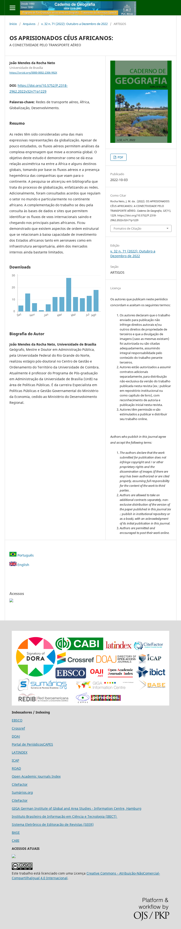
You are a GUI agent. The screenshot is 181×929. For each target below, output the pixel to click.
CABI (15, 840)
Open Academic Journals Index (36, 776)
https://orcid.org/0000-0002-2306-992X (33, 72)
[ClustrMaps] (11, 601)
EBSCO (17, 720)
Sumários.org (22, 792)
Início (13, 24)
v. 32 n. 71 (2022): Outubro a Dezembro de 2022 (74, 24)
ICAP (15, 760)
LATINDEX (19, 752)
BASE (16, 832)
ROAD (16, 768)
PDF (120, 157)
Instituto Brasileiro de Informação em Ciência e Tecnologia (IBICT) (64, 816)
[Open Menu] (12, 7)
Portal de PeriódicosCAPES (32, 744)
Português (25, 555)
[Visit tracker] (14, 857)
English (22, 564)
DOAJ (16, 736)
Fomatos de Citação (127, 228)
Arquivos (29, 24)
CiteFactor (20, 784)
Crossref (18, 728)
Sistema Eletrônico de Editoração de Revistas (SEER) (53, 824)
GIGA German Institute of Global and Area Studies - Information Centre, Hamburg (76, 808)
